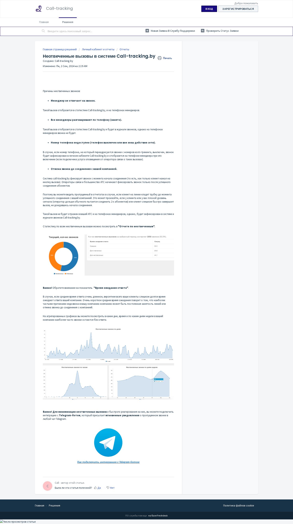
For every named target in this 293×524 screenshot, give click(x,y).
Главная (44, 22)
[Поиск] (43, 31)
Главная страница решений (60, 49)
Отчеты (124, 49)
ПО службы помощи (136, 515)
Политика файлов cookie (238, 505)
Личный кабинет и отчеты (98, 49)
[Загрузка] (139, 216)
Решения (67, 22)
